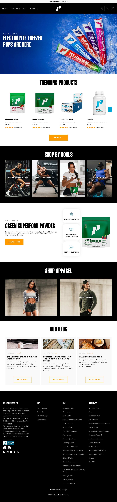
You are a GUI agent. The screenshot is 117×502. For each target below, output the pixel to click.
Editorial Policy (68, 458)
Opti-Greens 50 (38, 119)
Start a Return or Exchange (72, 420)
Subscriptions (67, 427)
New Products (42, 408)
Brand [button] (33, 8)
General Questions (69, 439)
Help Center (67, 416)
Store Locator (67, 435)
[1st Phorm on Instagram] (8, 452)
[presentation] (110, 109)
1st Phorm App (42, 416)
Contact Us (67, 412)
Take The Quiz (68, 423)
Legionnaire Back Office (97, 450)
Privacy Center (68, 476)
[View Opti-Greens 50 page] (44, 103)
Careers (91, 458)
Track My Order (68, 443)
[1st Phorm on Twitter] (18, 452)
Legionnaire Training (96, 454)
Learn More (14, 242)
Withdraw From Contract (72, 466)
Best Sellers (41, 412)
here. (10, 423)
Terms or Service (69, 483)
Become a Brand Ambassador (99, 423)
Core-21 (90, 119)
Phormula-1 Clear (11, 119)
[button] (111, 40)
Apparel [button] (15, 8)
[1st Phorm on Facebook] (4, 452)
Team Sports (93, 427)
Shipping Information (70, 446)
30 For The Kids (94, 446)
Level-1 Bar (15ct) (66, 119)
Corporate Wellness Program (99, 431)
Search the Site (68, 408)
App (24, 8)
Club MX (92, 462)
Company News (94, 416)
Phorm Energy (42, 420)
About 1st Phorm (94, 408)
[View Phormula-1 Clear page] (17, 103)
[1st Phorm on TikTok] (14, 452)
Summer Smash (94, 443)
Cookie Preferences (70, 462)
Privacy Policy (68, 480)
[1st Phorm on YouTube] (11, 452)
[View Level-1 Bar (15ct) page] (72, 103)
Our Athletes (93, 420)
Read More (22, 380)
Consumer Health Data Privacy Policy (74, 471)
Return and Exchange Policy (73, 450)
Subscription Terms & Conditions (74, 454)
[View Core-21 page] (99, 103)
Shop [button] (4, 8)
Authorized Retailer (96, 439)
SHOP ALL (58, 137)
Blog (90, 412)
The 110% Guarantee (70, 431)
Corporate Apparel (95, 435)
